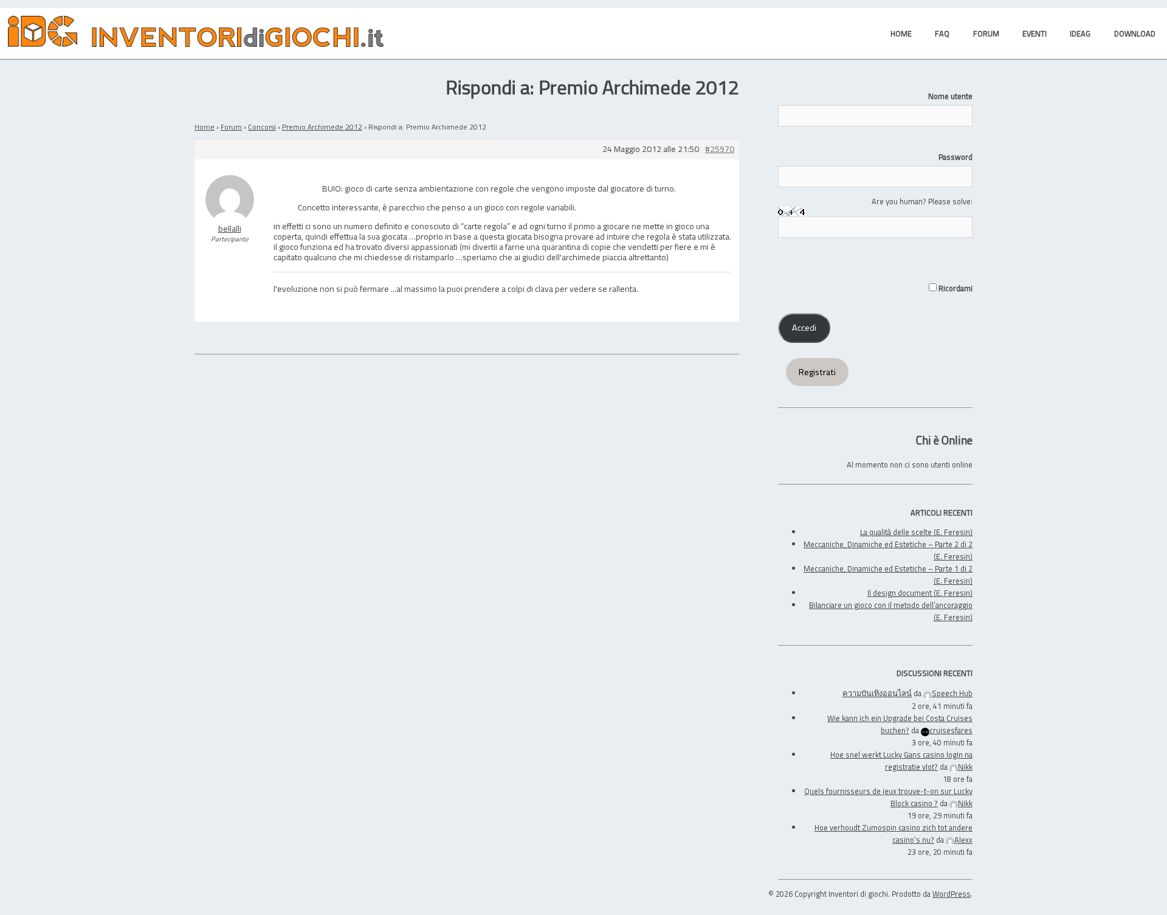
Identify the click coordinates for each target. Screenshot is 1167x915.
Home (204, 127)
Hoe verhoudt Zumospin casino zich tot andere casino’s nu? (893, 833)
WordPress (951, 894)
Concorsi (262, 127)
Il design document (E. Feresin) (919, 593)
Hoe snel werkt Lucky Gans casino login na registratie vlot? (901, 760)
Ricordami (954, 288)
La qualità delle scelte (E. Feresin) (916, 532)
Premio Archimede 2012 (322, 127)
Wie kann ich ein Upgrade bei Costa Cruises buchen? (899, 724)
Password (955, 157)
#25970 (719, 149)
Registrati (817, 372)
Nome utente (950, 96)
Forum (231, 127)
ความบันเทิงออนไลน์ (877, 693)
